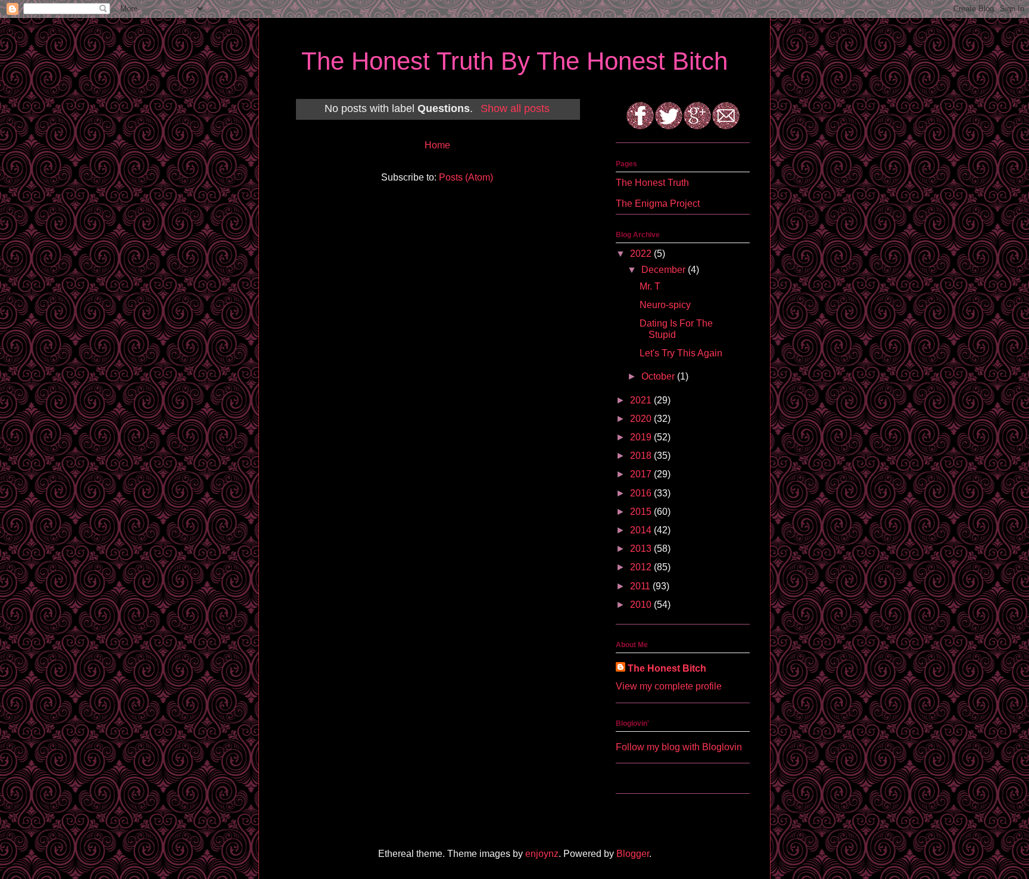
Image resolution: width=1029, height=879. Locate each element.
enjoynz (542, 854)
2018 (642, 456)
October (659, 376)
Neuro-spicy (665, 305)
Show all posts (515, 108)
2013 (642, 548)
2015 (642, 512)
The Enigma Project (658, 203)
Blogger (632, 854)
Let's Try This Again (681, 353)
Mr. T (650, 286)
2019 (642, 437)
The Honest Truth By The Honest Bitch (514, 61)
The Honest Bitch (667, 668)
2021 (642, 400)
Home (437, 145)
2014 (642, 530)
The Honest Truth (652, 183)
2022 (642, 254)
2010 (642, 605)
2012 (642, 567)
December (664, 270)
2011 (641, 586)
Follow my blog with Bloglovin (679, 747)
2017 (642, 474)
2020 (642, 419)
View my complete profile (669, 686)
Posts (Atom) (466, 177)
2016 (642, 493)
